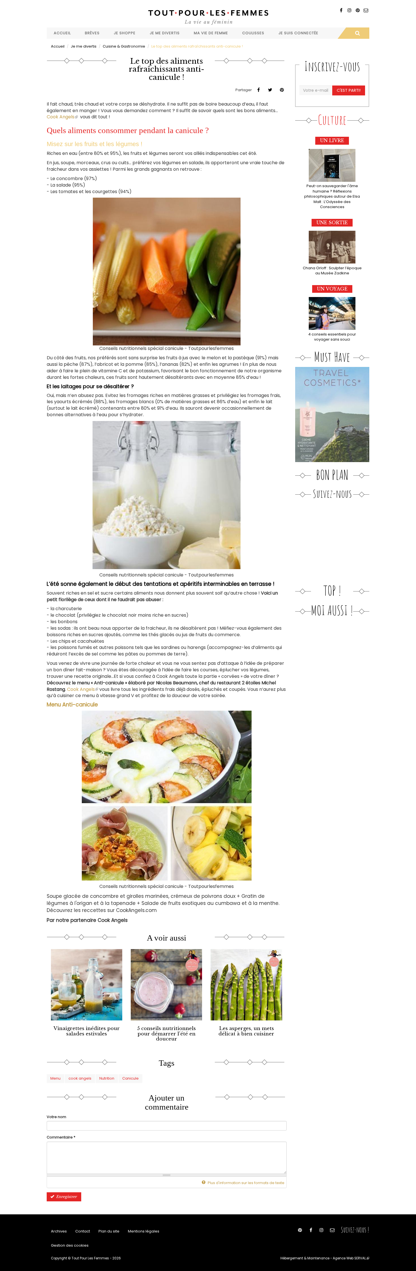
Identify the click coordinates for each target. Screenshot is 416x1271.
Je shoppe (125, 33)
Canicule (130, 1078)
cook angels (79, 1078)
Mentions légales (143, 1231)
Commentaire (61, 1137)
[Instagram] (349, 10)
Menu (55, 1078)
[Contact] (365, 10)
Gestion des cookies (70, 1245)
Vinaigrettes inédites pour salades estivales (86, 1031)
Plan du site (108, 1231)
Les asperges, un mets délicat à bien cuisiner (246, 1031)
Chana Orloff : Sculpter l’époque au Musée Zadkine (332, 270)
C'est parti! (349, 90)
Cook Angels (62, 117)
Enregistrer (66, 1196)
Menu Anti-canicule (72, 704)
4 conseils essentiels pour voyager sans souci (332, 337)
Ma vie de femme (211, 33)
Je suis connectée (298, 33)
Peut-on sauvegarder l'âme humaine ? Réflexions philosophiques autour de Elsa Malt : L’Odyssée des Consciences (332, 196)
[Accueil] (208, 16)
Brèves (92, 33)
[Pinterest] (357, 10)
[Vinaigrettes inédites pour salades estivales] (86, 984)
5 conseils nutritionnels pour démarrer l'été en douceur (166, 1034)
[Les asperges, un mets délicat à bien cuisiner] (246, 984)
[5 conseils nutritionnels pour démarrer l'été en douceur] (166, 984)
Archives (59, 1231)
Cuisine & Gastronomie (124, 46)
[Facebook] (341, 10)
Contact (82, 1231)
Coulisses (253, 33)
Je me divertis (165, 33)
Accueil (62, 33)
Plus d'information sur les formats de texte (245, 1182)
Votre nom (56, 1117)
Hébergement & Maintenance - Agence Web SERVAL (324, 1258)
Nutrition (106, 1078)
